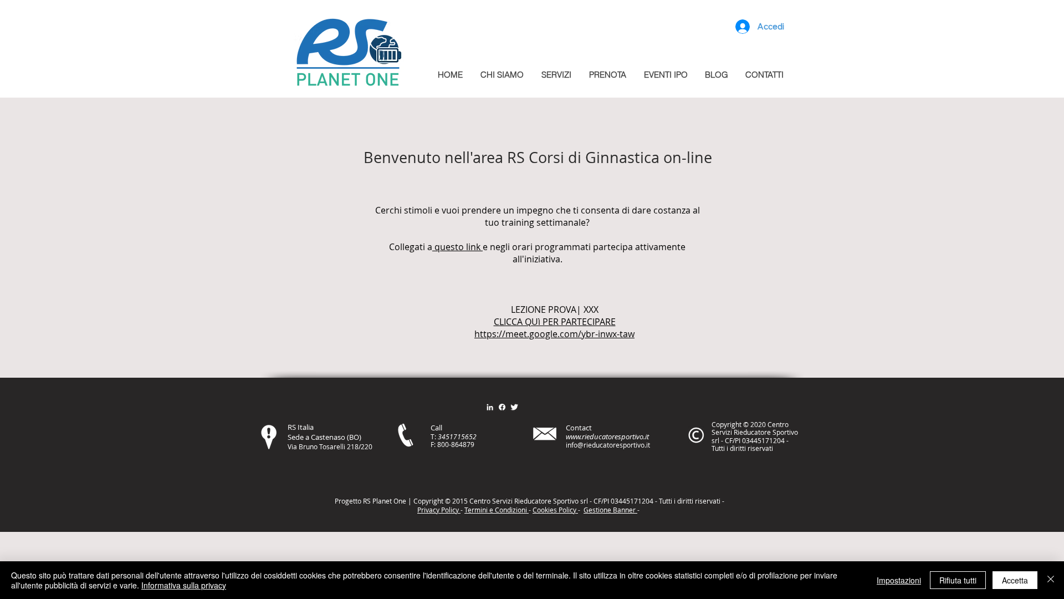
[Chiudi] (1050, 580)
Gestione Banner (610, 509)
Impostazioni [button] (899, 580)
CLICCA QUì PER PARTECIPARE (555, 322)
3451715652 (457, 436)
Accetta (1015, 580)
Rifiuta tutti (957, 580)
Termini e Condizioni (496, 509)
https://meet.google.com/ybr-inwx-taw (554, 334)
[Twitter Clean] (514, 407)
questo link (457, 247)
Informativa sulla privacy (183, 585)
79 (470, 444)
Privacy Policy (439, 509)
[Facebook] (502, 407)
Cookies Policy (555, 509)
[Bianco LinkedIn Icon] (489, 407)
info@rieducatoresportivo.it (608, 444)
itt (689, 500)
